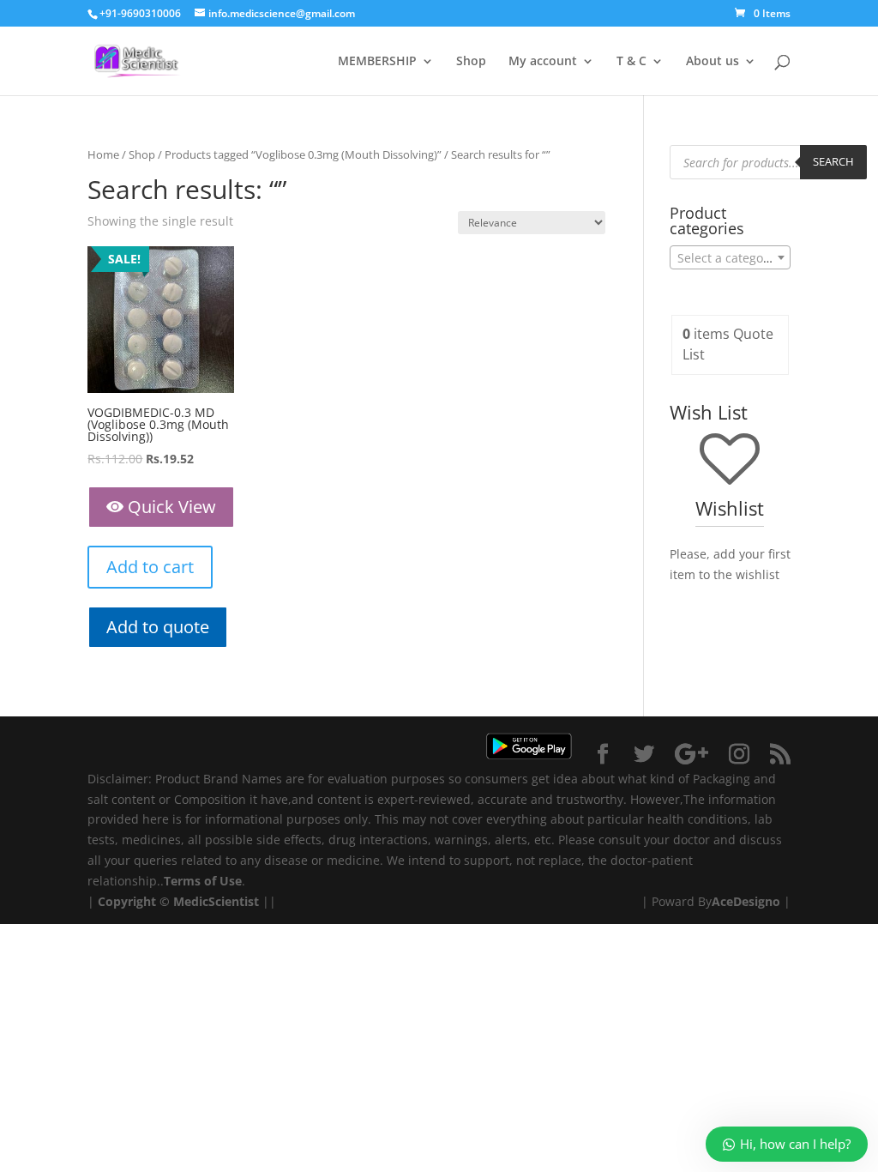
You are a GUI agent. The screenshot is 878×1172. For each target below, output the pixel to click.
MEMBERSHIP (377, 62)
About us (712, 62)
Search (833, 161)
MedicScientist (216, 901)
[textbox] (730, 258)
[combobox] (730, 257)
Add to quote (157, 626)
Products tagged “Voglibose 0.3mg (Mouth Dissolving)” (303, 154)
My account (542, 62)
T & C (631, 62)
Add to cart (150, 566)
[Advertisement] (439, 1044)
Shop (471, 62)
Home (103, 154)
